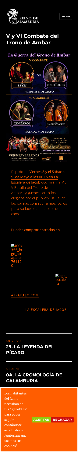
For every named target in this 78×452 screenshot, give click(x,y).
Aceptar (41, 420)
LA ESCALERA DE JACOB (46, 310)
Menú (66, 16)
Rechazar (62, 420)
